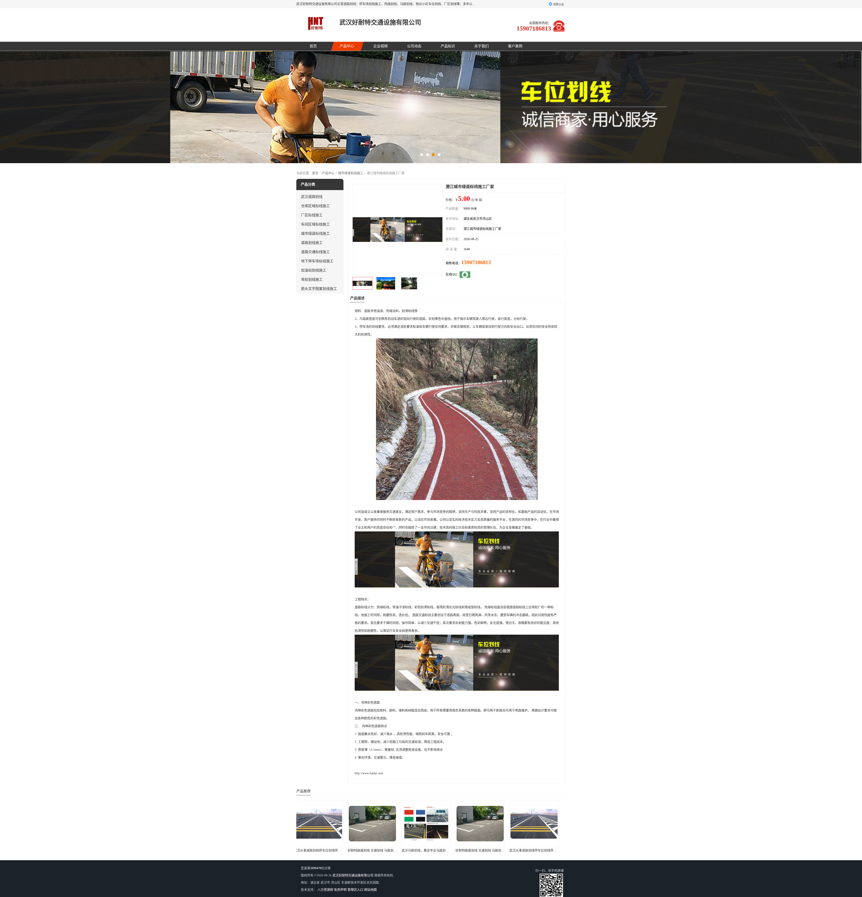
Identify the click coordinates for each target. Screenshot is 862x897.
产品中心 (347, 46)
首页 (313, 46)
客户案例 (515, 46)
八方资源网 (325, 889)
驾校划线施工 (312, 279)
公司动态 (414, 46)
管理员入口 (355, 889)
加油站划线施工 (313, 270)
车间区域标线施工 (315, 224)
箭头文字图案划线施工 (319, 289)
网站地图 (370, 889)
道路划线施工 (312, 243)
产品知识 (448, 46)
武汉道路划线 (312, 197)
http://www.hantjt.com (369, 773)
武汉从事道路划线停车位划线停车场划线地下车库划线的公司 (394, 850)
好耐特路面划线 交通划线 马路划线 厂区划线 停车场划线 (338, 850)
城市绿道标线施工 (350, 173)
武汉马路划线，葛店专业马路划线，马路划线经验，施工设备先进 (451, 850)
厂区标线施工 (312, 215)
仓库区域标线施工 (315, 206)
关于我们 (481, 46)
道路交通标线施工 (315, 252)
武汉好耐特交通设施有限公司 (352, 875)
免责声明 (340, 889)
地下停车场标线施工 (317, 261)
